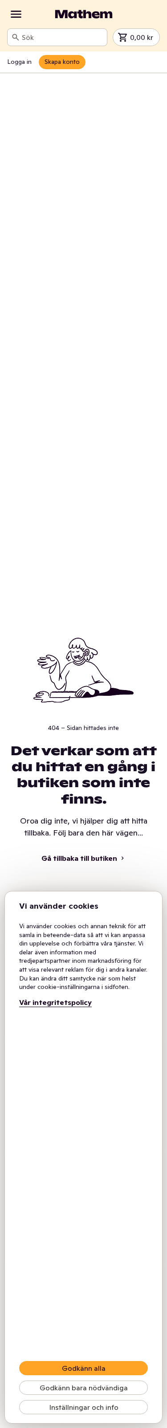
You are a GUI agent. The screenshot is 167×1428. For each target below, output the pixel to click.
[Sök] (15, 37)
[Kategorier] (16, 14)
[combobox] (62, 37)
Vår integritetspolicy (55, 1002)
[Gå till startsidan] (84, 14)
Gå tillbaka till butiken (79, 858)
